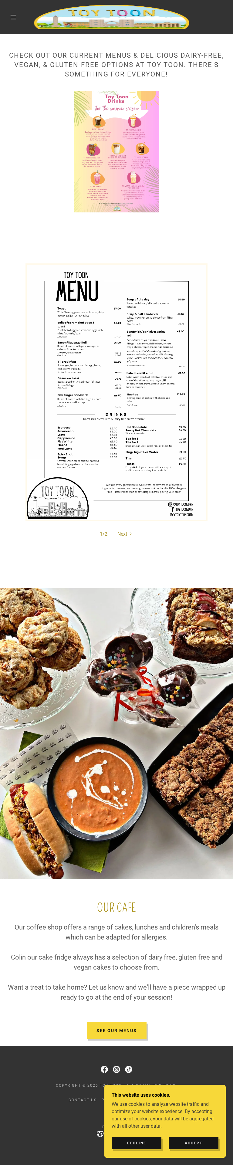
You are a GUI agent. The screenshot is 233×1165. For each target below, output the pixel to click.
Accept (193, 1143)
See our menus (116, 1030)
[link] (111, 17)
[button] (13, 17)
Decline (136, 1143)
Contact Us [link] (83, 1100)
